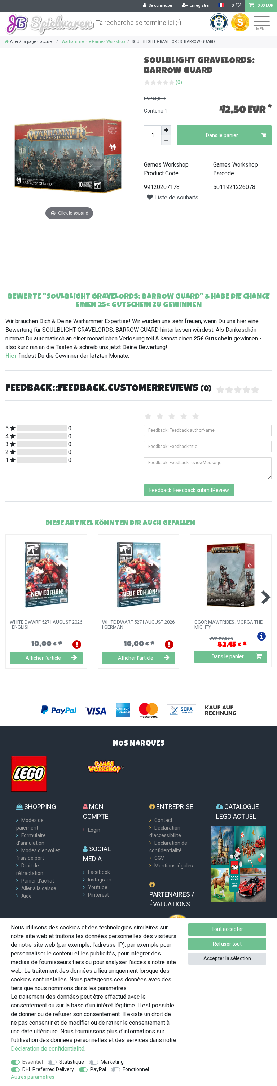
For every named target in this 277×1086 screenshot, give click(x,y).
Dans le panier (222, 135)
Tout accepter (227, 929)
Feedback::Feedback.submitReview (189, 490)
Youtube (97, 887)
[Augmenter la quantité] (166, 130)
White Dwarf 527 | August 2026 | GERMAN (138, 625)
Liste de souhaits (175, 197)
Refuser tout (227, 944)
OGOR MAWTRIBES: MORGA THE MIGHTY (228, 625)
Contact (163, 820)
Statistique (71, 1062)
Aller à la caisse (38, 888)
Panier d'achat (37, 881)
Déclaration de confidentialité (47, 1048)
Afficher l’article (43, 658)
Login (94, 830)
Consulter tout (247, 523)
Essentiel (32, 1062)
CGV (159, 858)
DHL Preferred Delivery (48, 1069)
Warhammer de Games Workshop (93, 41)
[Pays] (220, 5)
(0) (179, 82)
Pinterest (98, 895)
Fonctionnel (136, 1069)
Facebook (99, 872)
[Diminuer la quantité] (166, 140)
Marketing (112, 1062)
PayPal (98, 1069)
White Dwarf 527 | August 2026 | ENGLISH (46, 625)
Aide (26, 896)
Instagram (99, 880)
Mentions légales (173, 866)
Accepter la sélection (227, 958)
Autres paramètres (32, 1077)
